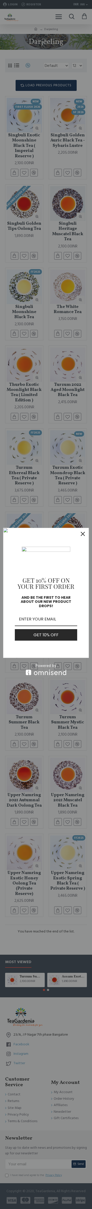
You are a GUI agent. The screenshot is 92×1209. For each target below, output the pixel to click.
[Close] (83, 534)
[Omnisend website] (46, 669)
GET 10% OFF (46, 635)
